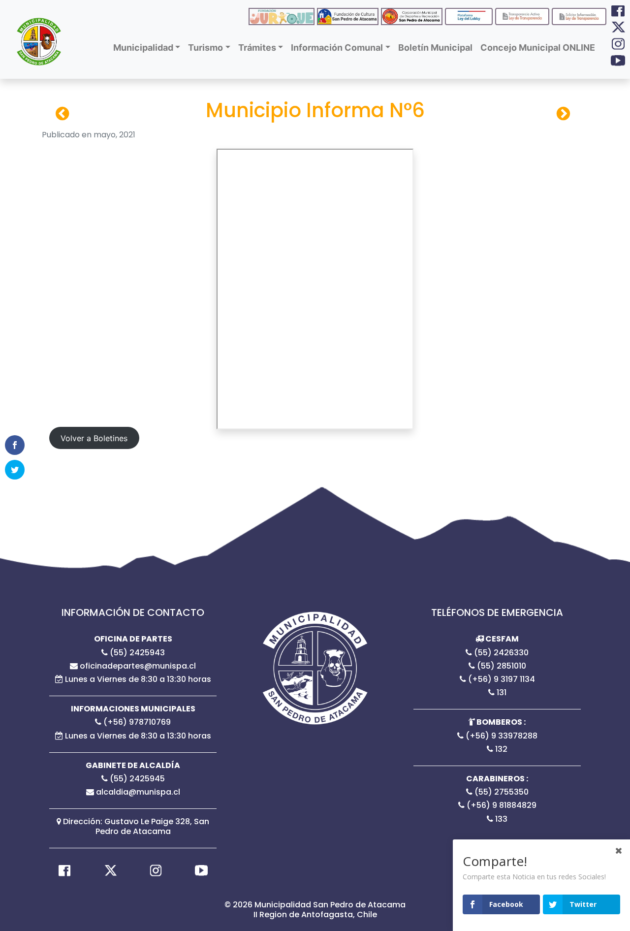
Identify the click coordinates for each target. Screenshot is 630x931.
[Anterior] (563, 113)
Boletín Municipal (435, 47)
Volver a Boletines (94, 438)
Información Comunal (337, 47)
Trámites (257, 47)
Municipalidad (143, 47)
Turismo (205, 47)
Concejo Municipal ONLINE (537, 47)
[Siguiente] (62, 113)
